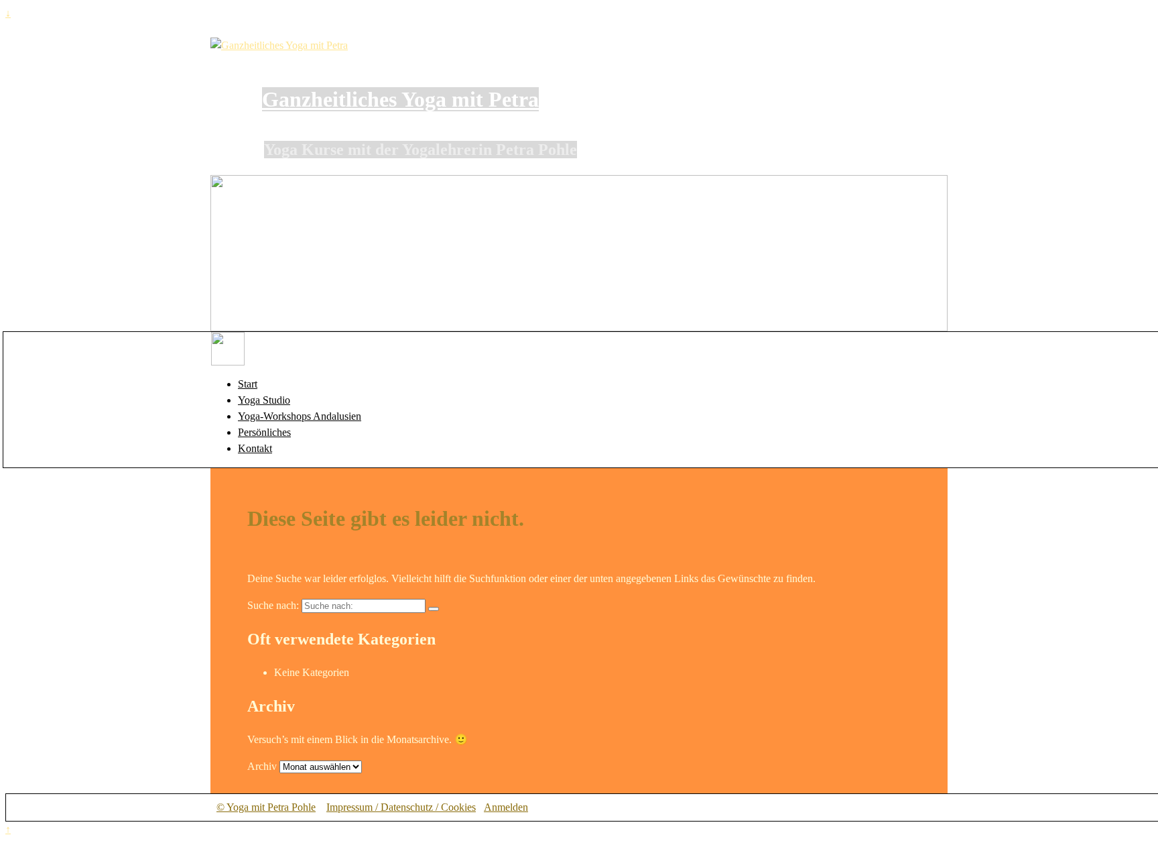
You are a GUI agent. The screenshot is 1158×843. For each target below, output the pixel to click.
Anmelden (506, 807)
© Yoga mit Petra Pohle (266, 807)
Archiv (262, 766)
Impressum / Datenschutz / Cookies (401, 807)
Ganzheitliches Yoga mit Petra (400, 99)
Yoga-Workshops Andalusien (299, 416)
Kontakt (255, 448)
